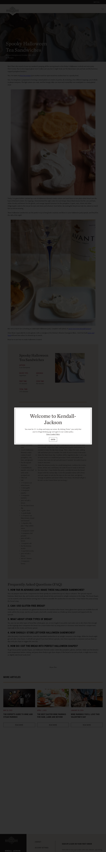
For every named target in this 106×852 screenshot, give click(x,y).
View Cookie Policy (53, 434)
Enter (53, 439)
